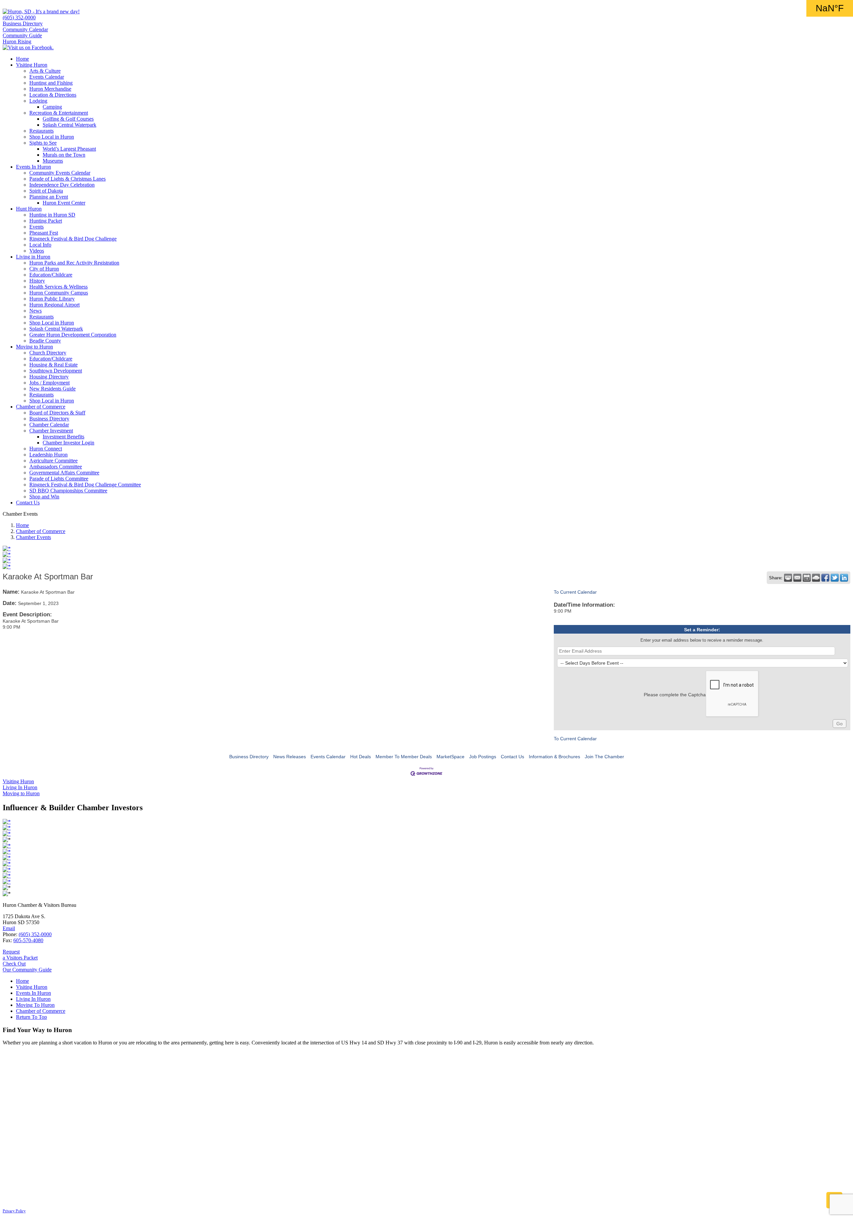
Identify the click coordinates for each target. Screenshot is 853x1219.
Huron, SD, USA (829, 8)
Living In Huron (33, 999)
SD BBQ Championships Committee (68, 490)
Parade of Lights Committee (58, 478)
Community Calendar (25, 29)
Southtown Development (55, 370)
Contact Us (28, 502)
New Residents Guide (52, 388)
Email (9, 928)
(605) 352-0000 (19, 17)
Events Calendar (46, 77)
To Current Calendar (575, 592)
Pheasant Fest (43, 233)
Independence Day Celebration (62, 185)
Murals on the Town (64, 155)
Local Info (40, 245)
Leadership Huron (48, 454)
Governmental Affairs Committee (64, 472)
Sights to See (43, 143)
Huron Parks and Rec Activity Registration (74, 263)
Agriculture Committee (53, 460)
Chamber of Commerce (40, 406)
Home (22, 59)
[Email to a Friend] (797, 578)
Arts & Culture (45, 71)
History (37, 281)
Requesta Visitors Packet (20, 954)
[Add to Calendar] (807, 578)
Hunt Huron (29, 209)
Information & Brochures (554, 756)
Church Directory (47, 352)
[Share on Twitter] (835, 578)
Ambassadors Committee (55, 466)
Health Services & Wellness (58, 287)
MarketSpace (450, 756)
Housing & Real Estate (53, 364)
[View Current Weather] (816, 578)
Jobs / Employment (49, 382)
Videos (36, 251)
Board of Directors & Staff (57, 412)
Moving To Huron (35, 1005)
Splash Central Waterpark (69, 125)
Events (36, 227)
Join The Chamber (604, 756)
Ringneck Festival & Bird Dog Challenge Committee (85, 484)
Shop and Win (44, 496)
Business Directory (23, 23)
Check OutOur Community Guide (27, 966)
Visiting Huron (31, 65)
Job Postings (482, 756)
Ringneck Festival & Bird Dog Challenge (73, 239)
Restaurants (41, 131)
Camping (52, 107)
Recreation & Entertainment (58, 113)
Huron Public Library (52, 299)
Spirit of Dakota (46, 191)
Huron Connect (45, 448)
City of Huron (44, 269)
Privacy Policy (14, 1211)
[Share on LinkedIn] (844, 578)
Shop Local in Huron (51, 137)
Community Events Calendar (59, 173)
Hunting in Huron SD (52, 215)
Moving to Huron (34, 346)
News (35, 310)
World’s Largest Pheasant (69, 149)
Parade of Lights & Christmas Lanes (67, 179)
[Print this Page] (788, 578)
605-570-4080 (28, 940)
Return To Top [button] (31, 1017)
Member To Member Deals (404, 756)
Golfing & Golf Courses (68, 119)
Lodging (38, 101)
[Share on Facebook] (825, 578)
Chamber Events (33, 537)
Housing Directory (49, 376)
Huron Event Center (64, 203)
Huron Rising (17, 41)
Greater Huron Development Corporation (72, 334)
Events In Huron (33, 167)
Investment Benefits (63, 436)
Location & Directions (52, 95)
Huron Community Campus (58, 293)
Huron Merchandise (50, 89)
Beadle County (45, 340)
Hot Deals (360, 756)
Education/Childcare (50, 275)
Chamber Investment (51, 430)
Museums (53, 161)
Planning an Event (48, 197)
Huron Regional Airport (54, 304)
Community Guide (22, 35)
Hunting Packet (45, 221)
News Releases (289, 756)
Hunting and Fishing (51, 83)
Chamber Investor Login (68, 442)
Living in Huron (33, 257)
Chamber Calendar (49, 424)
